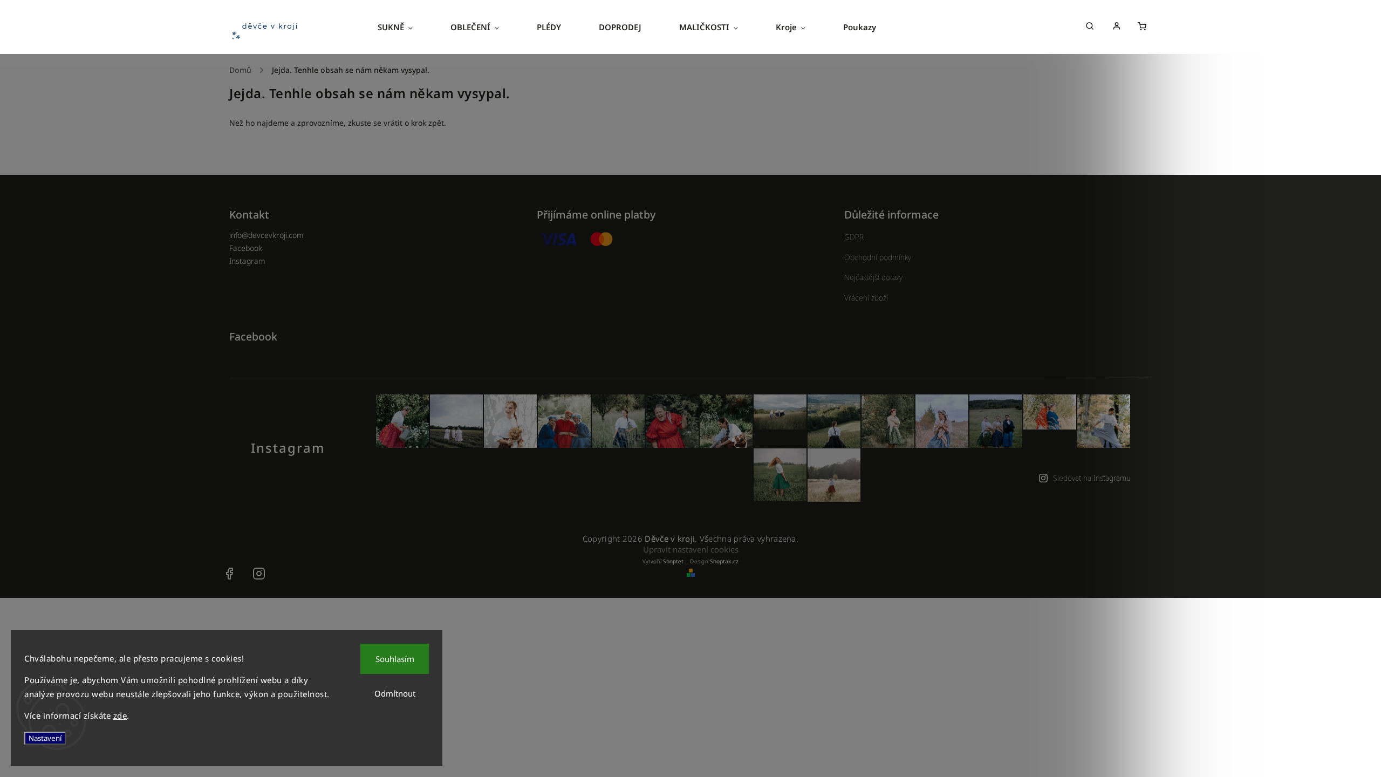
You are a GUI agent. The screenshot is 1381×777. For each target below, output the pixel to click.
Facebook (245, 248)
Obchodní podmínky (877, 257)
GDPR (854, 236)
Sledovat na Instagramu (1092, 478)
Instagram (247, 261)
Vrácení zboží (866, 297)
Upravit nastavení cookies (691, 549)
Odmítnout (394, 693)
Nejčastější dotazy (873, 277)
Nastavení (45, 738)
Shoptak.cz (724, 561)
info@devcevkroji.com (266, 235)
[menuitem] (405, 27)
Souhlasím (394, 658)
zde (120, 715)
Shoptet (673, 561)
